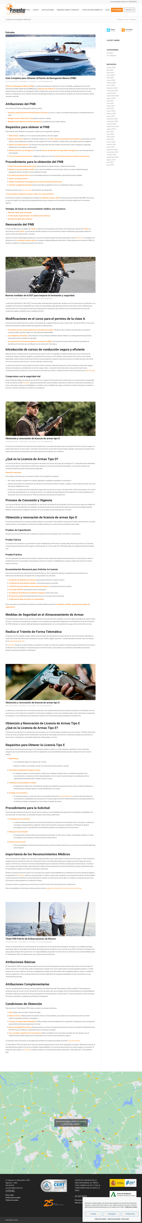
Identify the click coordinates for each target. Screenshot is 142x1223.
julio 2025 (110, 101)
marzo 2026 (111, 80)
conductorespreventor (46, 81)
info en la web (27, 190)
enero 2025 (111, 116)
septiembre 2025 (113, 96)
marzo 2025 (111, 111)
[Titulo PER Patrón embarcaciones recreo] (51, 919)
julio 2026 (110, 70)
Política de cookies (100, 1219)
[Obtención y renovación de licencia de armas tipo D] (51, 419)
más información (74, 1041)
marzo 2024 (111, 142)
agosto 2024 (111, 129)
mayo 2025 (111, 106)
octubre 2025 (111, 93)
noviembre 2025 (112, 90)
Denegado (111, 1214)
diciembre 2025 (112, 88)
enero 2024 (111, 147)
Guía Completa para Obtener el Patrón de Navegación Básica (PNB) (41, 78)
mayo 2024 (111, 137)
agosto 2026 (111, 67)
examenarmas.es (65, 796)
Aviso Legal (125, 1219)
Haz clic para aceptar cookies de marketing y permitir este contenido (71, 1123)
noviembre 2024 (112, 121)
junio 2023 (110, 165)
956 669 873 (132, 1)
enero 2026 (111, 85)
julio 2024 (110, 131)
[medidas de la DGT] (51, 275)
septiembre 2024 (113, 126)
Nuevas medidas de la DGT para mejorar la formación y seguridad (40, 295)
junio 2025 (110, 103)
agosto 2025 (111, 98)
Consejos (33, 81)
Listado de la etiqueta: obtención (18, 19)
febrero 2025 (111, 113)
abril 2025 (110, 108)
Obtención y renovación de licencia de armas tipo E (33, 702)
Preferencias (130, 1214)
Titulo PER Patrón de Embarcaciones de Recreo (31, 938)
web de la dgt (90, 370)
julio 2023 (110, 162)
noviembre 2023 (112, 152)
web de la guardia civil (16, 641)
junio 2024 (110, 134)
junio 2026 (110, 73)
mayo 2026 (111, 75)
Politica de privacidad (114, 1219)
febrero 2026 (111, 83)
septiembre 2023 (113, 157)
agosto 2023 (111, 160)
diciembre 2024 (112, 119)
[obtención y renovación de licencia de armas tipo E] (51, 682)
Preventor (79, 238)
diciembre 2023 (112, 149)
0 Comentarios (23, 81)
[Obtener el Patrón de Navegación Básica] (51, 55)
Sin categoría (111, 55)
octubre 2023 (111, 155)
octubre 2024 (111, 124)
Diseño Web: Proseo (12, 1220)
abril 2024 (110, 139)
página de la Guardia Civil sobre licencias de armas (63, 888)
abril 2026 (110, 78)
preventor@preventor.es (119, 1)
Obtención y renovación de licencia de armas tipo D (33, 438)
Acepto (93, 1214)
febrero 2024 (111, 144)
